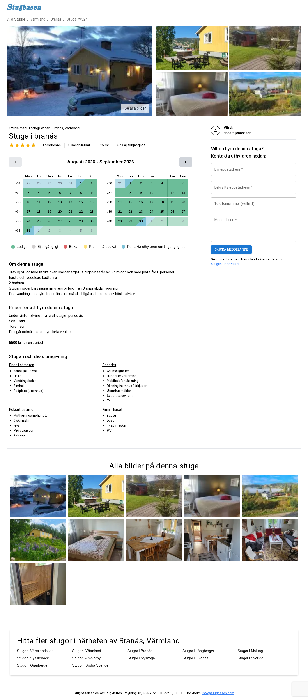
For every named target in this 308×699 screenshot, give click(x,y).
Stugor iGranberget (32, 665)
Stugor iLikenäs (195, 658)
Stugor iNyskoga (141, 658)
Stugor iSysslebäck (33, 658)
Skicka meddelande (231, 249)
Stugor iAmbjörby (86, 658)
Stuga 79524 (77, 19)
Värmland (37, 19)
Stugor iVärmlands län (35, 651)
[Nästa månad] (185, 162)
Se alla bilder (135, 108)
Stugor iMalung (250, 651)
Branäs (56, 19)
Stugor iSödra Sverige (90, 665)
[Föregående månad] (15, 162)
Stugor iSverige (250, 658)
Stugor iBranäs (139, 651)
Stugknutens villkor (225, 264)
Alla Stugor (16, 19)
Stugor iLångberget (198, 651)
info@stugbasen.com (218, 693)
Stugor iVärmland (86, 651)
